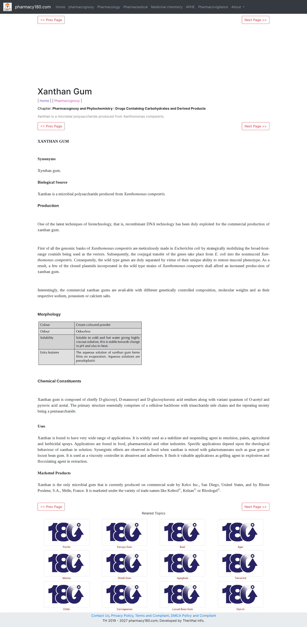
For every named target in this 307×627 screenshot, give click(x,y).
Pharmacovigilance (213, 7)
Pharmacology (108, 7)
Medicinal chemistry (167, 7)
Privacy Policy (122, 615)
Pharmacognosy (67, 101)
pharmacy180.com (33, 6)
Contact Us (100, 615)
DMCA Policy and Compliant (193, 615)
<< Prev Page (51, 20)
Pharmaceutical (135, 7)
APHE (190, 7)
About (236, 7)
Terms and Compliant (152, 615)
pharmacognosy (81, 7)
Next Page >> (256, 20)
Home (60, 7)
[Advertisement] (153, 55)
